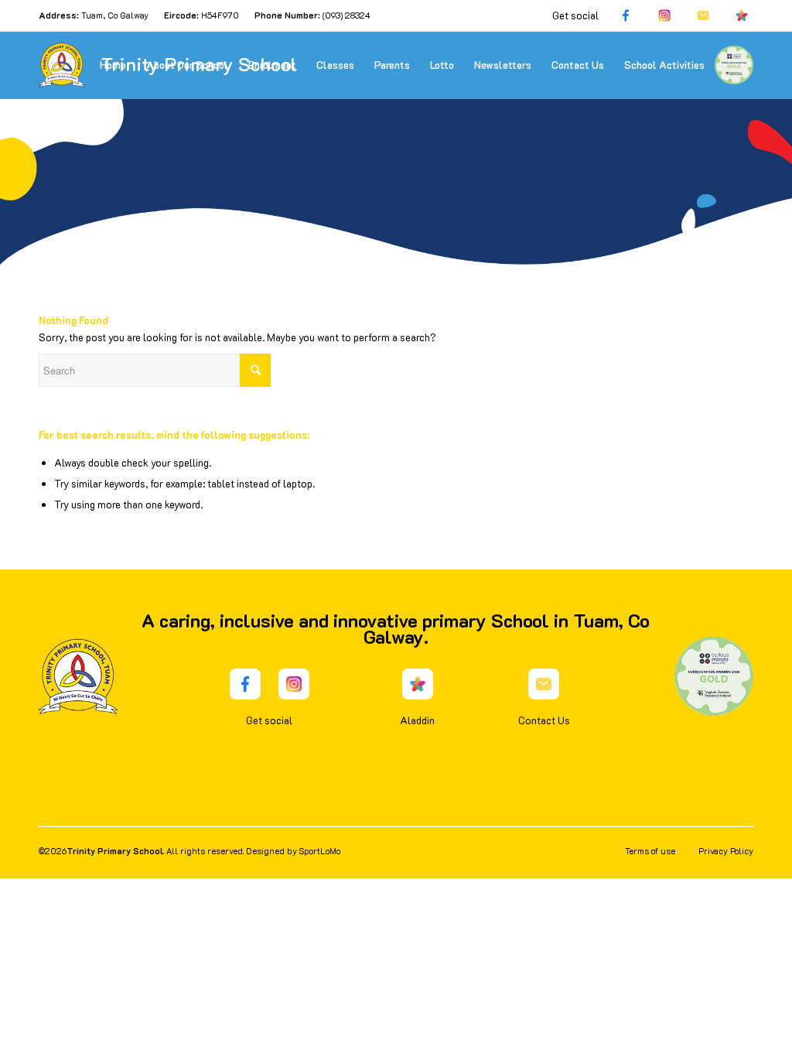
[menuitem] (113, 65)
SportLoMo (319, 851)
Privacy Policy (725, 851)
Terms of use (650, 851)
